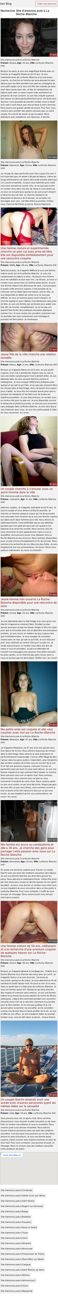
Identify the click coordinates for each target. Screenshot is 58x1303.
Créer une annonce (46, 3)
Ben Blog (5, 3)
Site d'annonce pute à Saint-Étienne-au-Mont (22, 1269)
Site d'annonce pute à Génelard (16, 1243)
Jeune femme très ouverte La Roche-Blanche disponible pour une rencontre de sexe (29, 602)
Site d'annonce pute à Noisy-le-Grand (19, 1227)
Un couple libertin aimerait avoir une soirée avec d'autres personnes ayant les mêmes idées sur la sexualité (28, 1103)
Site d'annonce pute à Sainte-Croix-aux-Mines (23, 1195)
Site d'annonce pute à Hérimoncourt (18, 1280)
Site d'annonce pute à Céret (14, 1238)
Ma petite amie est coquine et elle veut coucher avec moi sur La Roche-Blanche (28, 731)
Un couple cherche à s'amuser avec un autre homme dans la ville (27, 490)
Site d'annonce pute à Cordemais (16, 1190)
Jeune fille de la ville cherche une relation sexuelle (28, 356)
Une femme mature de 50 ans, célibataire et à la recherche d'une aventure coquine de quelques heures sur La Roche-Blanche (28, 951)
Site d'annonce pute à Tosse (14, 1232)
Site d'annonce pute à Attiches (15, 1275)
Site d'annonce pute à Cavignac (16, 1264)
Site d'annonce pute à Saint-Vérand (17, 1201)
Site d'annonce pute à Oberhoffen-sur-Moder (22, 1259)
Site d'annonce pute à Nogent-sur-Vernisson (22, 1206)
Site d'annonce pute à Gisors (14, 1285)
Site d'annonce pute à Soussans (16, 1222)
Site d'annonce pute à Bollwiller (16, 1216)
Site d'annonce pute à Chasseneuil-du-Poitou (22, 1254)
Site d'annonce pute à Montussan (17, 1248)
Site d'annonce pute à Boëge (14, 1211)
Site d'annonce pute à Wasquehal (16, 1291)
